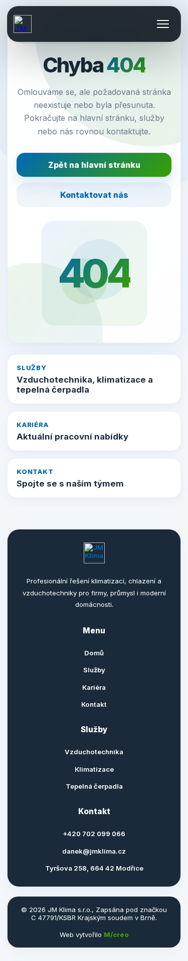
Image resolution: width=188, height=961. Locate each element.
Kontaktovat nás (94, 195)
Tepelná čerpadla (94, 786)
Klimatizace (94, 769)
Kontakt (94, 704)
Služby (94, 670)
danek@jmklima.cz (94, 851)
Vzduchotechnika (94, 752)
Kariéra (94, 687)
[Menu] (162, 23)
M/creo (116, 935)
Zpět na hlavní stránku (94, 165)
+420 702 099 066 (94, 834)
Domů (94, 653)
